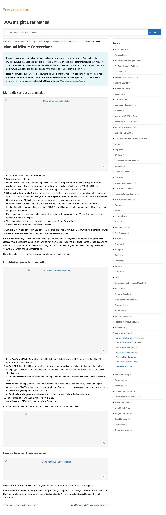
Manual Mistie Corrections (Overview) (90, 504)
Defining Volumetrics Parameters (23, 504)
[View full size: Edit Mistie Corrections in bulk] (55, 311)
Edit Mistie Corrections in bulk (24, 262)
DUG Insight (31, 41)
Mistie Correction (70, 41)
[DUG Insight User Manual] (16, 10)
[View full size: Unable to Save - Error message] (55, 469)
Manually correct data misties (24, 92)
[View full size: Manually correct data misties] (55, 134)
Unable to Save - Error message (24, 453)
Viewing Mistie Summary (124, 366)
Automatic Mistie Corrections (126, 357)
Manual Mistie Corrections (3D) (127, 352)
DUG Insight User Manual (13, 41)
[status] (55, 69)
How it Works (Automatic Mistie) (127, 362)
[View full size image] (55, 429)
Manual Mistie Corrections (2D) (127, 347)
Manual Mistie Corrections (125, 338)
